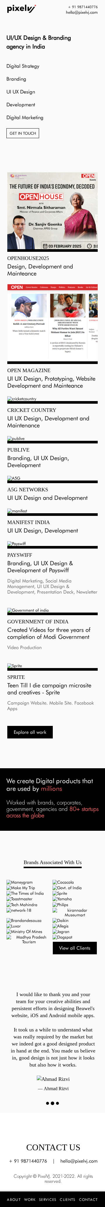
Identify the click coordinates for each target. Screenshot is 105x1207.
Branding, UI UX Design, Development (38, 462)
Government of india (38, 622)
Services (47, 1199)
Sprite (16, 677)
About (14, 1199)
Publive (18, 450)
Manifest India (28, 522)
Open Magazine (28, 370)
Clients (67, 1199)
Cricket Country (31, 410)
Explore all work (30, 732)
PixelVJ (44, 1176)
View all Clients (74, 948)
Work (30, 1199)
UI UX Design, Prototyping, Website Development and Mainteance (51, 382)
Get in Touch (23, 133)
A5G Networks (27, 489)
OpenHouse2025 (28, 258)
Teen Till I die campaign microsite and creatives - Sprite (49, 689)
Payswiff (19, 555)
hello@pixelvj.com (79, 1161)
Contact (88, 1199)
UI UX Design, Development (42, 530)
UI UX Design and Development (47, 497)
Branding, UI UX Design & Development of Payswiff (40, 567)
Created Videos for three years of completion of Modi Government (48, 633)
